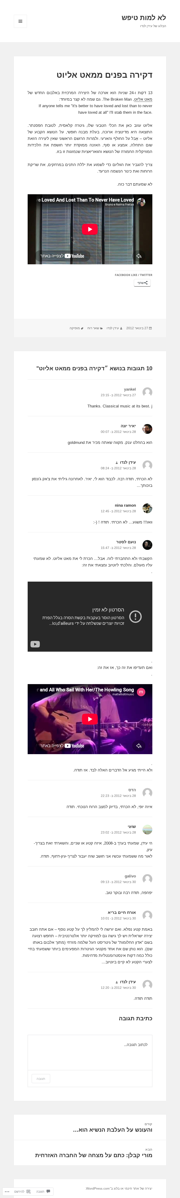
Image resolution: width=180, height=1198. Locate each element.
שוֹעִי (132, 826)
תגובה (41, 1079)
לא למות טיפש (144, 17)
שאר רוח (93, 328)
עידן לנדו (113, 328)
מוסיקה (75, 328)
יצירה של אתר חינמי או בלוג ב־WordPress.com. (118, 1188)
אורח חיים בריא (122, 912)
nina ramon (125, 505)
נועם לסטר (126, 542)
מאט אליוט (143, 99)
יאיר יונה (128, 426)
